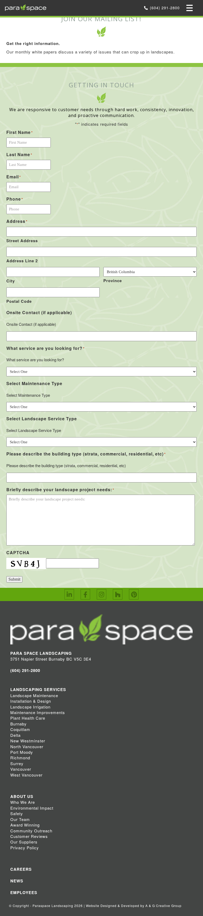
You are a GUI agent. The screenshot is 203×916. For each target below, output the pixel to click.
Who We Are (22, 802)
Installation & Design (30, 701)
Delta (15, 735)
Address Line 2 (22, 261)
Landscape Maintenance (34, 695)
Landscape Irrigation (30, 707)
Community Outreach (31, 830)
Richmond (20, 757)
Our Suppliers (24, 842)
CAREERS (21, 869)
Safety (16, 813)
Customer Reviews (29, 836)
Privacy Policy (24, 847)
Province (112, 280)
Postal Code (19, 301)
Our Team (20, 819)
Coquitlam (20, 729)
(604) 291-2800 (165, 7)
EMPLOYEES (23, 892)
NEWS (16, 881)
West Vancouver (26, 775)
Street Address (22, 240)
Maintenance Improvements (37, 712)
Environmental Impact (31, 808)
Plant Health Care (27, 718)
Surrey (17, 763)
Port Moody (21, 752)
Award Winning (25, 825)
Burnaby (18, 724)
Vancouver (20, 769)
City (10, 281)
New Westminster (27, 740)
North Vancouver (26, 746)
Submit (14, 579)
